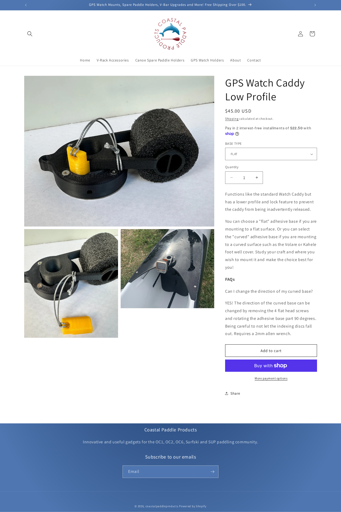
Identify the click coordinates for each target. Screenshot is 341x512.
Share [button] (235, 393)
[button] (30, 34)
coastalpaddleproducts (161, 506)
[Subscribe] (212, 471)
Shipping (232, 119)
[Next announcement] (315, 5)
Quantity (231, 167)
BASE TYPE (233, 143)
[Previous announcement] (26, 5)
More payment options (271, 378)
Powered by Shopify (192, 506)
